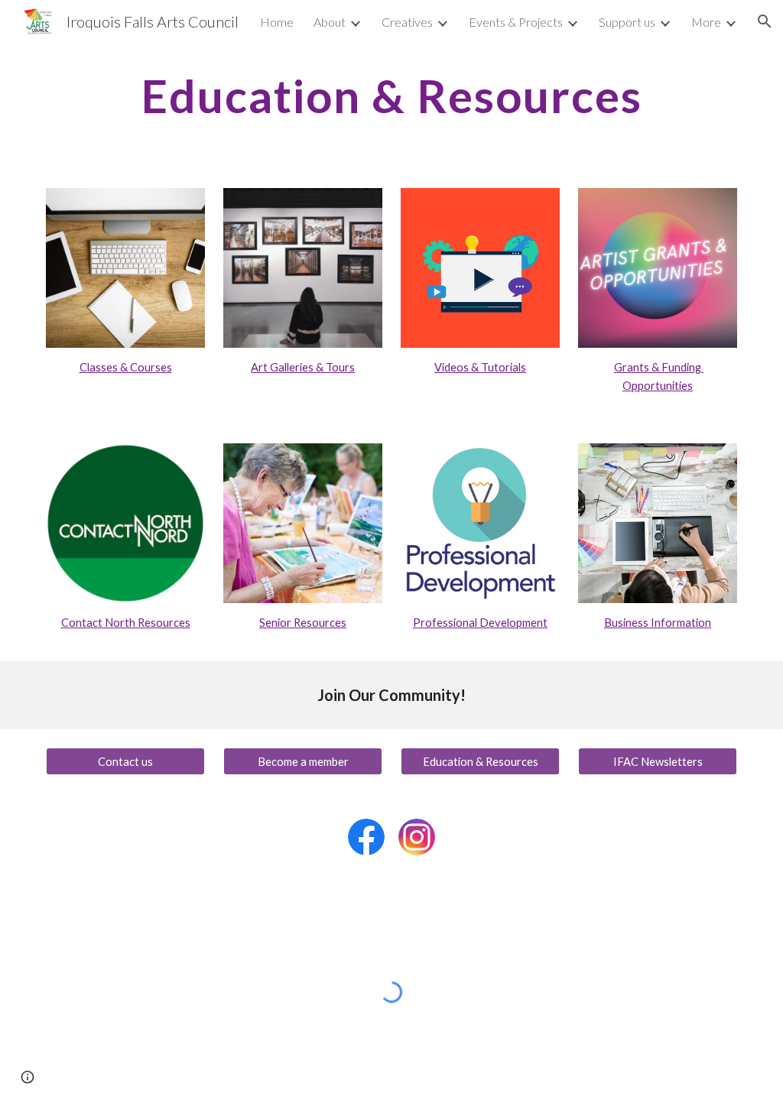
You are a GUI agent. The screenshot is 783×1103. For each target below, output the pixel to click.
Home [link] (277, 22)
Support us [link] (627, 22)
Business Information (657, 622)
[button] (764, 21)
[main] (392, 95)
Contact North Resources (125, 622)
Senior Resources (302, 622)
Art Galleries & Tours (303, 367)
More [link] (706, 22)
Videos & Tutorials (480, 367)
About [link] (330, 22)
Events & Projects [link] (516, 22)
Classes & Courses (126, 367)
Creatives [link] (407, 22)
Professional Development (480, 622)
